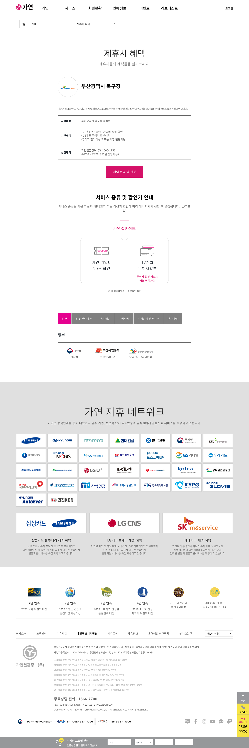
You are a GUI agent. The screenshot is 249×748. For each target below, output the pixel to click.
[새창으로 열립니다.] (93, 455)
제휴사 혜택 (83, 24)
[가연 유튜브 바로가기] (212, 721)
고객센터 (41, 633)
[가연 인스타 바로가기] (204, 721)
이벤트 (144, 8)
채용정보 (133, 633)
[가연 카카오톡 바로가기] (221, 721)
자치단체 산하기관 (148, 319)
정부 (64, 319)
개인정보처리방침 (87, 633)
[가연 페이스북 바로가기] (195, 721)
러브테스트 (169, 8)
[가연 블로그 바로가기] (187, 721)
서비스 (70, 8)
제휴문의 (113, 633)
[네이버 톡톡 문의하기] (229, 721)
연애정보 (119, 8)
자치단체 (124, 319)
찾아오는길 (185, 633)
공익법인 (105, 319)
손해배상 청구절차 (158, 633)
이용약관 (62, 633)
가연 (45, 8)
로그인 (229, 8)
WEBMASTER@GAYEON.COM (97, 704)
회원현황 (95, 8)
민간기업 (173, 319)
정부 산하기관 (84, 319)
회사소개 (21, 633)
